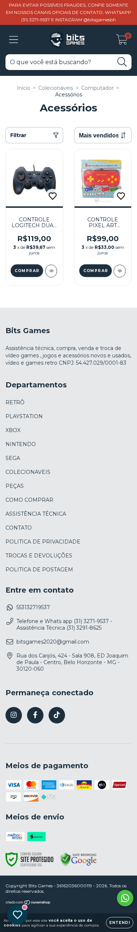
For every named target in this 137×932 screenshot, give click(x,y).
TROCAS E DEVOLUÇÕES (38, 555)
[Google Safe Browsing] (78, 865)
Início (23, 88)
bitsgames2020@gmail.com (52, 641)
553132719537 (33, 607)
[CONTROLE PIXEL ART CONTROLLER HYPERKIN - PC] (120, 271)
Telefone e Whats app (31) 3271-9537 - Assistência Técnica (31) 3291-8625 (64, 624)
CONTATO (18, 527)
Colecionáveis (55, 88)
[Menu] (13, 40)
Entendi (119, 922)
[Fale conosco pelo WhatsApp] (125, 898)
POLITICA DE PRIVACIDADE (42, 541)
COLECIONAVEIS (27, 472)
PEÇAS (14, 486)
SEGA (12, 458)
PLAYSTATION (24, 416)
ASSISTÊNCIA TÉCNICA (35, 514)
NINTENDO (20, 444)
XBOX (12, 430)
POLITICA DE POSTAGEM (39, 569)
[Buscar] (122, 62)
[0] (122, 41)
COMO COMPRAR (29, 500)
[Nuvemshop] (28, 903)
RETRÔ (14, 402)
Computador (97, 88)
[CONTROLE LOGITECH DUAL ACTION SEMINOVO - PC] (51, 271)
